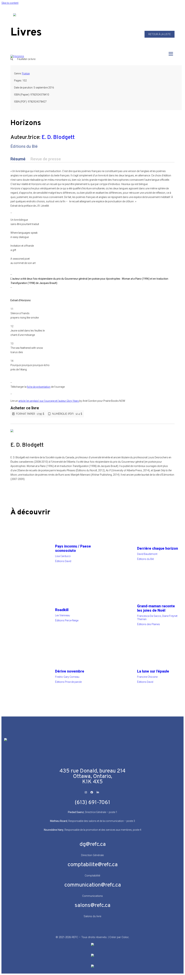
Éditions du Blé (24, 146)
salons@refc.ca (92, 905)
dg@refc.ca (92, 844)
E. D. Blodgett (58, 137)
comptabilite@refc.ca (93, 865)
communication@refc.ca (92, 885)
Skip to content (9, 2)
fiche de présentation (38, 386)
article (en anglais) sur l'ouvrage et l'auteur (48, 400)
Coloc (125, 937)
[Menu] (171, 54)
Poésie (26, 73)
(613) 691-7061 (92, 802)
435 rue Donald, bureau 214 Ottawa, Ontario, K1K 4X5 (92, 776)
